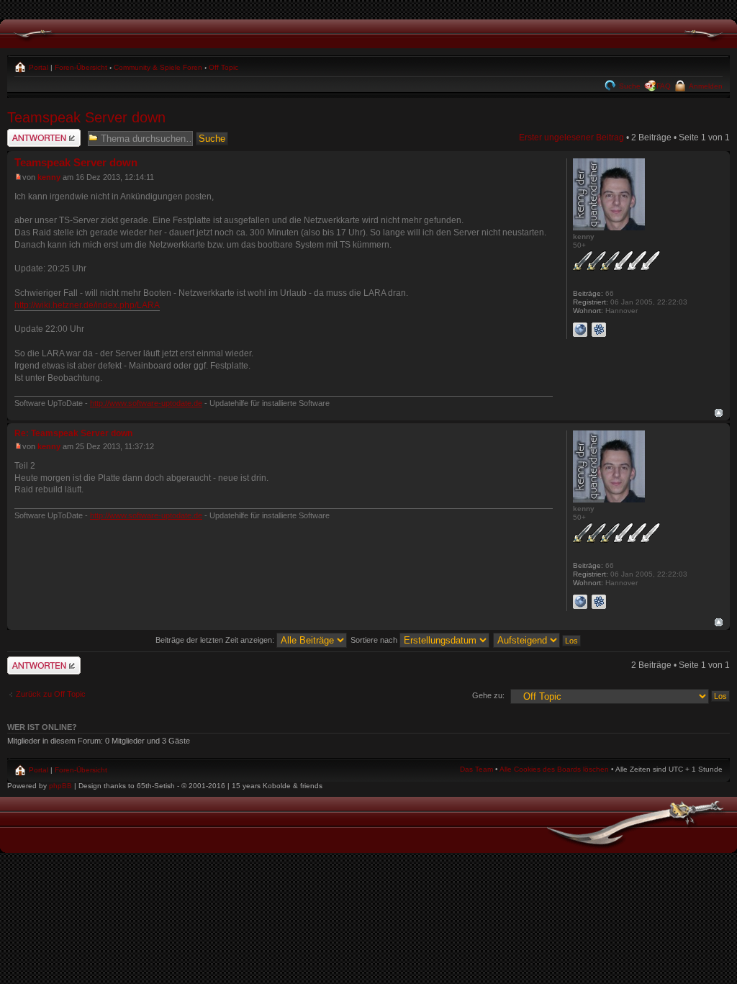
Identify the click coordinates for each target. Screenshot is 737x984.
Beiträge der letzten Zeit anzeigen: (215, 640)
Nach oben (719, 413)
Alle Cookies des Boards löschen (554, 769)
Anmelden (705, 86)
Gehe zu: (488, 695)
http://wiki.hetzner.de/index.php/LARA (87, 305)
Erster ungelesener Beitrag (571, 137)
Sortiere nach (375, 640)
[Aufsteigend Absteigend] (537, 640)
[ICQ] (599, 329)
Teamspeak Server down (86, 117)
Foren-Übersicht (81, 67)
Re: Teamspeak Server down (73, 433)
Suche (629, 86)
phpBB (60, 786)
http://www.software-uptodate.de (146, 403)
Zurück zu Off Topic (51, 694)
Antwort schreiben (42, 134)
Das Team (476, 769)
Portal (37, 67)
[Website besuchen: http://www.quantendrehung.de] (580, 329)
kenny (48, 177)
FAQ (663, 86)
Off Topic (223, 67)
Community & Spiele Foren (158, 67)
